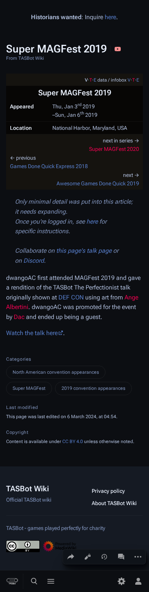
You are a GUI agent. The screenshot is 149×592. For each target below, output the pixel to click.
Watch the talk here (32, 333)
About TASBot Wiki (114, 503)
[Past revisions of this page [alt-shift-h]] (104, 556)
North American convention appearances (56, 372)
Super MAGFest (29, 388)
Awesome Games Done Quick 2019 (98, 183)
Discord (33, 260)
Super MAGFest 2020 (114, 149)
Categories (18, 359)
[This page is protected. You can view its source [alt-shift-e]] (87, 556)
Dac (19, 317)
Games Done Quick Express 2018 (49, 166)
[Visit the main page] (12, 581)
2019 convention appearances (93, 388)
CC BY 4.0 (72, 441)
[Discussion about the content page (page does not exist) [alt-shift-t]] (121, 556)
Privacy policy (108, 491)
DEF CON (71, 297)
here (110, 17)
